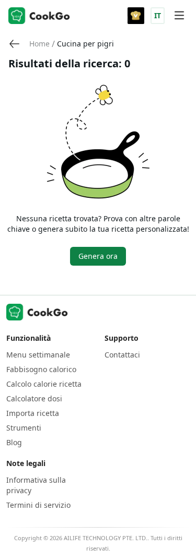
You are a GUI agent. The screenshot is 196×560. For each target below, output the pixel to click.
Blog (14, 442)
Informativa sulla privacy (36, 485)
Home (39, 44)
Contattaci (122, 355)
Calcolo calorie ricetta (44, 384)
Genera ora (98, 256)
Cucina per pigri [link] (85, 44)
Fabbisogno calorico (41, 369)
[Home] (39, 15)
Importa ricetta (32, 413)
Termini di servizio (38, 505)
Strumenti (23, 428)
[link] (39, 44)
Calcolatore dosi (34, 398)
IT (157, 15)
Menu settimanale (38, 355)
